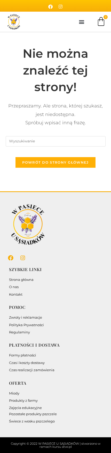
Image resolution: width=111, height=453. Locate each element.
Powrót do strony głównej (55, 162)
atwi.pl (67, 447)
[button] (81, 22)
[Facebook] (50, 6)
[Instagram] (60, 6)
